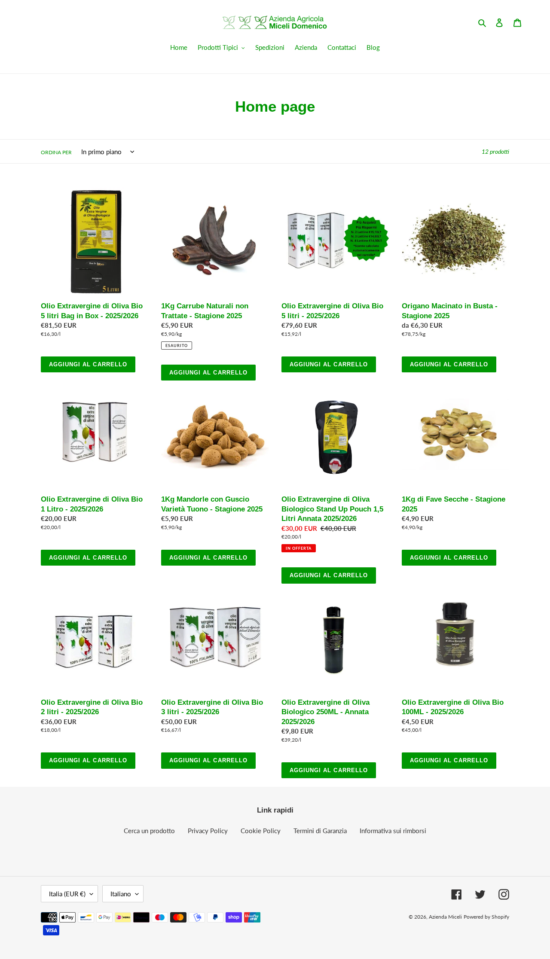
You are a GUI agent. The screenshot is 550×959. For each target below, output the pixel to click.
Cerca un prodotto (149, 830)
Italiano (120, 894)
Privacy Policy (208, 830)
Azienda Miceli (445, 916)
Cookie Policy (261, 830)
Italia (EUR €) (67, 894)
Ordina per (56, 152)
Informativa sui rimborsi (393, 830)
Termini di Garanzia (320, 830)
